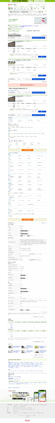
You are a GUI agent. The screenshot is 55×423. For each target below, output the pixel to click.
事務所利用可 (20, 189)
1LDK (15, 370)
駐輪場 (10, 185)
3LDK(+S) (10, 144)
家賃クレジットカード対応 (11, 365)
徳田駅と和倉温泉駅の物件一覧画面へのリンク (13, 90)
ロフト (39, 176)
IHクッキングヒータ (31, 169)
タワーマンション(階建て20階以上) (11, 197)
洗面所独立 (20, 176)
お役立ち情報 (8, 412)
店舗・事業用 (35, 382)
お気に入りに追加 (28, 37)
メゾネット (30, 177)
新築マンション (15, 409)
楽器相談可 (9, 363)
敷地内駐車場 (20, 184)
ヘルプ (25, 415)
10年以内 (26, 133)
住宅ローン (34, 409)
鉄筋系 (10, 155)
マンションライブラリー (12, 383)
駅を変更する (16, 26)
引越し (15, 412)
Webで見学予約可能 (10, 362)
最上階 (29, 158)
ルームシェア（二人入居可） (16, 363)
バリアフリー (30, 195)
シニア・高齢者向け (10, 367)
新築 (14, 133)
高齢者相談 (30, 189)
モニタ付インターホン (22, 162)
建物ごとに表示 (14, 35)
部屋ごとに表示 (27, 35)
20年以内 (34, 133)
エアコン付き (11, 177)
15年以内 (30, 133)
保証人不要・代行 (40, 189)
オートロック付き (11, 162)
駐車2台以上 (30, 184)
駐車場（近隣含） (31, 120)
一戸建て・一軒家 (10, 364)
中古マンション (16, 382)
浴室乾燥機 (39, 165)
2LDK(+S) (25, 143)
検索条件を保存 (30, 30)
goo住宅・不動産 (9, 404)
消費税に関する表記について (23, 406)
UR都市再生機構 (31, 204)
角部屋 (39, 158)
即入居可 (20, 188)
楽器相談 (10, 189)
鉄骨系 (20, 155)
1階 (9, 158)
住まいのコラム (34, 412)
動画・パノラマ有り (31, 210)
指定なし (11, 133)
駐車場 (28, 364)
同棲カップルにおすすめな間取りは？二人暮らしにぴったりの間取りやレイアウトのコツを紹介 (42, 351)
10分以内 (27, 136)
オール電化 (39, 195)
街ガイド (31, 412)
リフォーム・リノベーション (22, 196)
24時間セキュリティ (40, 162)
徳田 (15, 376)
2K (38, 142)
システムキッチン (11, 169)
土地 (29, 382)
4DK (24, 144)
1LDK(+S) (32, 142)
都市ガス (30, 181)
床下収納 (39, 173)
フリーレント (20, 204)
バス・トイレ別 (21, 120)
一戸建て (30, 147)
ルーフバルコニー (40, 180)
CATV (29, 200)
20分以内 (35, 136)
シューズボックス (21, 173)
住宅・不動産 (44, 382)
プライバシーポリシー (21, 415)
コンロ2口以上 (11, 170)
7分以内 (23, 136)
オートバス (30, 165)
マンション (20, 147)
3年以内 (18, 133)
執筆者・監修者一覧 (39, 412)
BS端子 (39, 200)
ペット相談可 (11, 121)
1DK (24, 142)
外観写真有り (20, 210)
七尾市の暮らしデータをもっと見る (39, 316)
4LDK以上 (32, 144)
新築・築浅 (21, 362)
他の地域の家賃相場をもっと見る (39, 341)
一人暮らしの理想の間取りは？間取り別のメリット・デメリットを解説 (16, 351)
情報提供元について (10, 387)
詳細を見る (42, 56)
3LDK (26, 370)
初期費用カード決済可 (24, 127)
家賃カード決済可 (30, 127)
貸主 (10, 204)
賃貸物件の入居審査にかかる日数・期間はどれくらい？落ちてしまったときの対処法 (29, 347)
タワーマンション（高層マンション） (34, 365)
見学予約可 (10, 120)
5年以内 (22, 133)
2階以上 (39, 120)
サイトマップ (31, 415)
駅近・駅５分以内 (26, 362)
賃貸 (31, 382)
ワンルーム (10, 142)
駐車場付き (31, 362)
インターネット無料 (11, 200)
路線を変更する (11, 26)
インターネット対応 (21, 200)
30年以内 (43, 133)
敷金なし (14, 127)
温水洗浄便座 (11, 166)
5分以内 (19, 136)
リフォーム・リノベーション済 (25, 365)
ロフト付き (40, 362)
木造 (29, 155)
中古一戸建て (25, 382)
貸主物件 (27, 363)
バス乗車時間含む (11, 137)
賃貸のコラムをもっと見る (39, 354)
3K (31, 143)
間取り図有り (11, 210)
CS (9, 201)
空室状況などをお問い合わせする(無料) (39, 37)
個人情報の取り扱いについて (16, 406)
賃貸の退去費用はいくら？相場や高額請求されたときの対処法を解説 (42, 347)
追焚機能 (20, 165)
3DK (39, 143)
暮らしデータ (27, 383)
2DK (17, 143)
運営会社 (34, 415)
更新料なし (18, 127)
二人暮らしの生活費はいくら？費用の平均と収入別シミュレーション (29, 351)
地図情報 (42, 412)
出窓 (10, 181)
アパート (10, 147)
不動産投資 (39, 382)
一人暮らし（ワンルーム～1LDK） (38, 370)
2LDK (21, 370)
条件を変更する (14, 30)
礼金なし (10, 127)
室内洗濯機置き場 (11, 176)
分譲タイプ (20, 195)
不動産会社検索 (18, 383)
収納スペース (30, 173)
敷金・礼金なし (17, 362)
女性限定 (39, 188)
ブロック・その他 (40, 155)
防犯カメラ (30, 162)
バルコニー (30, 180)
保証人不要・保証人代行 (11, 366)
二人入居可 (30, 188)
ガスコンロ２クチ (41, 364)
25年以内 (39, 133)
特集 (13, 412)
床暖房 (20, 177)
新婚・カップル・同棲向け (27, 366)
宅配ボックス (20, 180)
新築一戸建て (21, 382)
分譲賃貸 (15, 364)
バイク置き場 (39, 184)
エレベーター (11, 180)
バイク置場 (36, 364)
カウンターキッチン (21, 169)
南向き (20, 121)
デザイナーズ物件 (11, 195)
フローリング (30, 176)
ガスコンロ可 (39, 169)
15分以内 (31, 136)
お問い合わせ (28, 415)
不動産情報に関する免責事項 (16, 387)
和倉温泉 (19, 376)
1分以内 (15, 136)
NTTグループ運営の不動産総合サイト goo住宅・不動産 (14, 2)
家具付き (39, 177)
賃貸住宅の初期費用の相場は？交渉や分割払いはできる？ (16, 347)
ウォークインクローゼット (12, 173)
